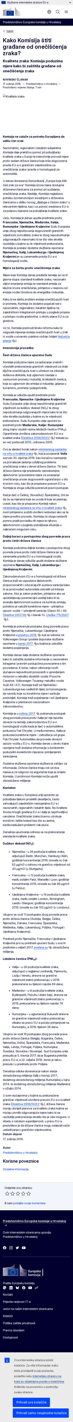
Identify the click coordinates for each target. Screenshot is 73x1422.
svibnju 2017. (27, 713)
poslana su (41, 947)
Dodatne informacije (16, 1169)
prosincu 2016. (27, 635)
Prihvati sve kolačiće (31, 1402)
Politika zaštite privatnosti (19, 1323)
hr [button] (49, 12)
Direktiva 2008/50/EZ (36, 438)
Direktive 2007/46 (14, 615)
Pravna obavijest (13, 1330)
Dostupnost (10, 1337)
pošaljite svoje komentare (29, 1203)
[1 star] (7, 1193)
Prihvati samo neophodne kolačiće (41, 1413)
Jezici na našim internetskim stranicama (28, 1309)
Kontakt (8, 1294)
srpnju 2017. (25, 643)
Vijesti (9, 30)
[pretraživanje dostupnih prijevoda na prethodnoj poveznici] (13, 341)
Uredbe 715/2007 (57, 615)
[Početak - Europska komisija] (11, 11)
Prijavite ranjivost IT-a (17, 1301)
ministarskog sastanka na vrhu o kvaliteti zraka (32, 508)
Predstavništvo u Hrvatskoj (20, 1152)
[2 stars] (10, 1193)
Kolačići (8, 1316)
